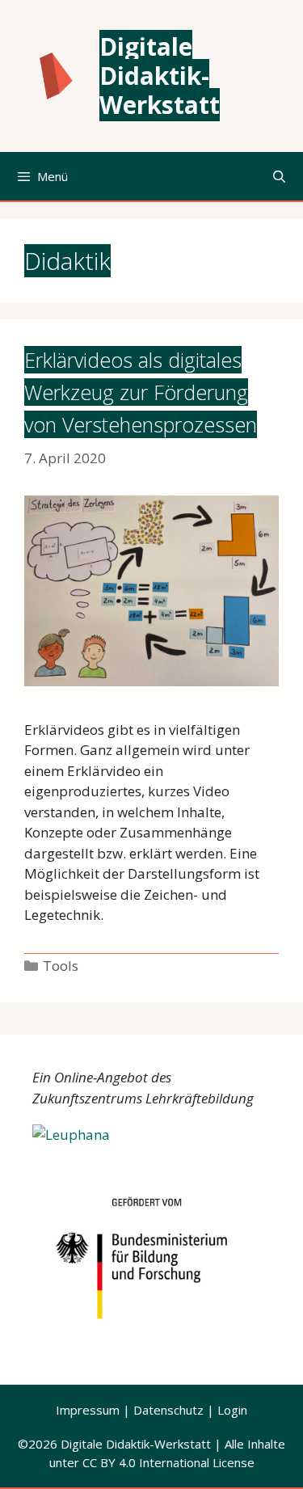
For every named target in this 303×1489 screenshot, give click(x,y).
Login (232, 1410)
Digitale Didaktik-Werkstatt (159, 75)
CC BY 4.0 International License (168, 1462)
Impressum (89, 1410)
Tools (60, 965)
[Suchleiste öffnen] (279, 176)
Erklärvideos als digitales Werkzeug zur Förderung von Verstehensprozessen (140, 392)
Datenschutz (168, 1410)
